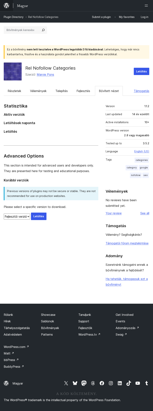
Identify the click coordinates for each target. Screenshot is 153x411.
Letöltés (141, 71)
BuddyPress (14, 366)
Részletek (14, 91)
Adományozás (127, 328)
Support (83, 321)
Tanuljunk (84, 315)
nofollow (135, 175)
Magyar (18, 383)
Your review (114, 213)
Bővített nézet (109, 91)
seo (145, 175)
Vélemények (38, 91)
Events (120, 321)
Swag (121, 334)
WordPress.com (16, 347)
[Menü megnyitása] (147, 5)
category (132, 167)
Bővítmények (50, 328)
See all (144, 213)
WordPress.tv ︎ (89, 334)
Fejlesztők (85, 328)
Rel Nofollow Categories (50, 68)
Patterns (47, 334)
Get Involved (125, 315)
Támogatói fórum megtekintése (127, 243)
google (144, 167)
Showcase (48, 315)
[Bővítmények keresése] (43, 30)
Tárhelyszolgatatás (17, 328)
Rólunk (8, 315)
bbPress (11, 360)
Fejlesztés (83, 91)
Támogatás (141, 91)
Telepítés (61, 91)
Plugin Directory (14, 16)
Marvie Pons (45, 74)
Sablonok (47, 321)
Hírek (7, 321)
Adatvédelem (13, 334)
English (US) (141, 151)
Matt (9, 353)
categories (142, 160)
